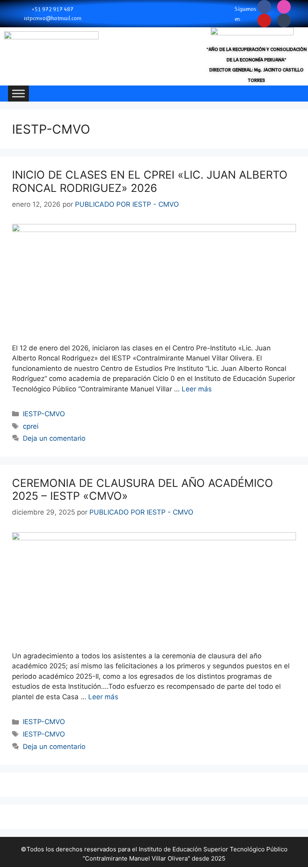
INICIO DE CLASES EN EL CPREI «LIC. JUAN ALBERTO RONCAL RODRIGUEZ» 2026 (150, 181)
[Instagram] (284, 7)
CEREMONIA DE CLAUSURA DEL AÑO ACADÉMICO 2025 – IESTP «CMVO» (142, 489)
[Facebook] (264, 7)
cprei (30, 426)
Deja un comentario (54, 438)
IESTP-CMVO (44, 414)
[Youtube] (264, 20)
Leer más (197, 389)
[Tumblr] (284, 20)
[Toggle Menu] (18, 93)
